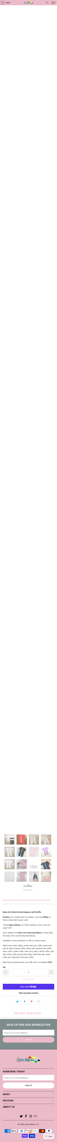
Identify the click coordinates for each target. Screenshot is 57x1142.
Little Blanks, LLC (32, 1124)
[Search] (47, 2)
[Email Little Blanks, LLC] (36, 1116)
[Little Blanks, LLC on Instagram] (31, 1116)
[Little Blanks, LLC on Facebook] (26, 1116)
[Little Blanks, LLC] (28, 2)
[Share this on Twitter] (17, 1001)
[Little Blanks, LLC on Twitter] (21, 1116)
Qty (4, 967)
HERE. (50, 962)
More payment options (28, 993)
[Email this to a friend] (38, 1001)
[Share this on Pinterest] (31, 1001)
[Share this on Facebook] (24, 1001)
